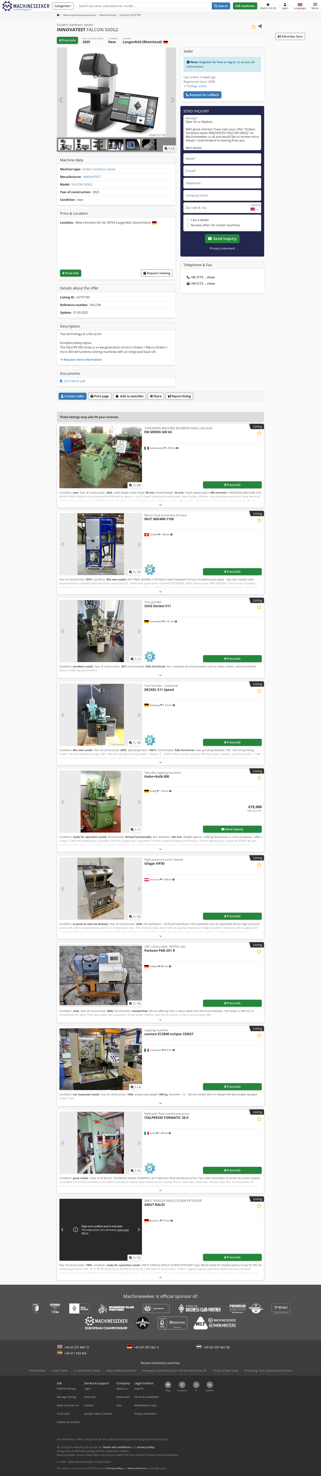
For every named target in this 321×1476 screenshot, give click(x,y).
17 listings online (195, 86)
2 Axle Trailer (60, 1370)
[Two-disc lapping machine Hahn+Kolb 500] (100, 802)
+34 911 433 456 (75, 1353)
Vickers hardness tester (99, 169)
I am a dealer (200, 220)
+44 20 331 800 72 (76, 1347)
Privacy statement (222, 248)
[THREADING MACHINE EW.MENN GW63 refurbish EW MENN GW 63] (100, 457)
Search (222, 6)
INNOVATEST (92, 177)
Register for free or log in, (218, 62)
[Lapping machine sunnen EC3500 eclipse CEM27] (100, 1059)
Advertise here (292, 36)
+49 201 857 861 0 (146, 1347)
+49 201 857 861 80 (216, 1347)
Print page (101, 396)
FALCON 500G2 (82, 184)
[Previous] (61, 99)
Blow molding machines (121, 1370)
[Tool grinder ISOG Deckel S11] (100, 631)
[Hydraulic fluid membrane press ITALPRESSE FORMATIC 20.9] (100, 1143)
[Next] (172, 99)
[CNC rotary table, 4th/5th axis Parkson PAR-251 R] (100, 976)
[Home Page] (58, 15)
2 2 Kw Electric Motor (87, 1370)
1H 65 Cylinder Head (225, 1370)
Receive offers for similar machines (215, 225)
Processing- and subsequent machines (268, 1370)
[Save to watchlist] (253, 26)
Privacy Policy (115, 1468)
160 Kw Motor (37, 1370)
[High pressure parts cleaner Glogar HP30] (100, 889)
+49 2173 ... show (202, 277)
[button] (315, 5)
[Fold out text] (160, 505)
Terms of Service (137, 1468)
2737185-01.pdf (74, 381)
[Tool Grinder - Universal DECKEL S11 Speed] (100, 715)
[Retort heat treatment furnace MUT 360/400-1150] (100, 544)
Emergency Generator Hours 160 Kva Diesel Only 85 (174, 1370)
